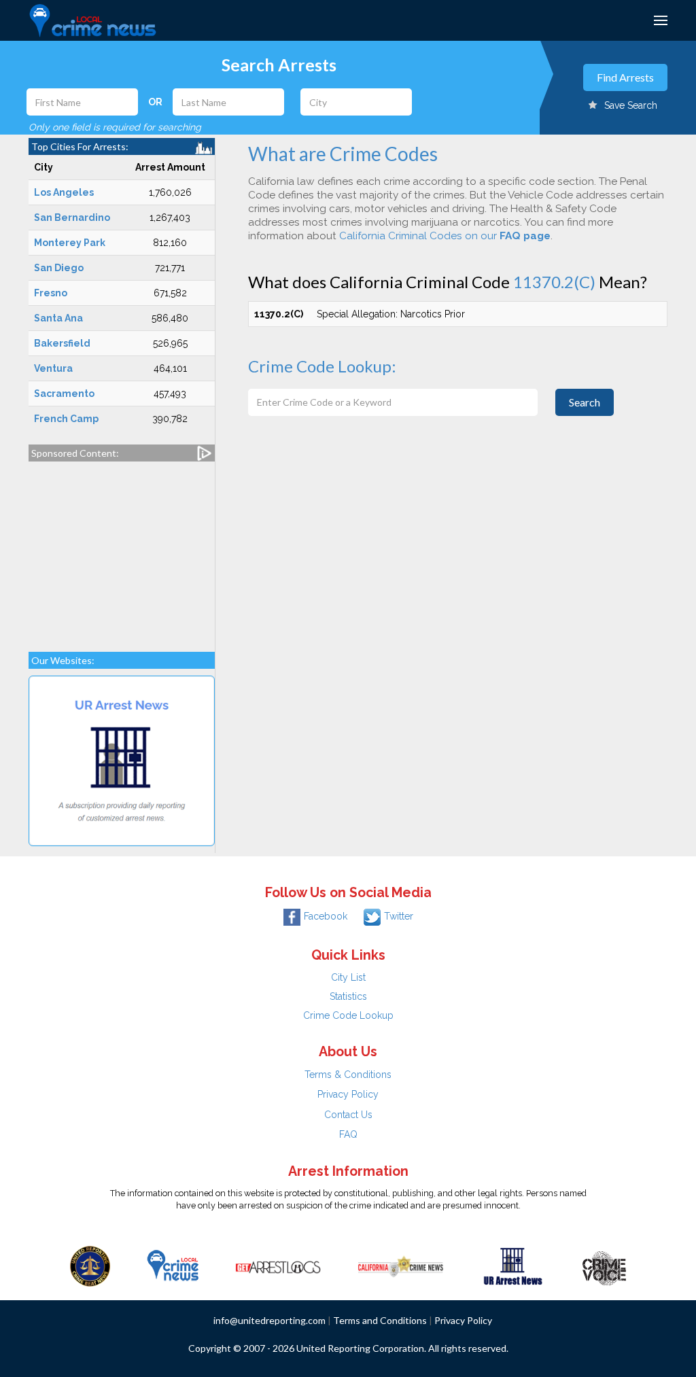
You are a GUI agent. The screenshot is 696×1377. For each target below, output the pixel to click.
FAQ (348, 1134)
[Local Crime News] (172, 1264)
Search (584, 402)
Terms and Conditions (380, 1320)
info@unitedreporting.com (269, 1320)
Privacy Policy (348, 1094)
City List (348, 977)
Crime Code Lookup (348, 1015)
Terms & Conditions (348, 1074)
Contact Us (348, 1114)
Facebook (325, 916)
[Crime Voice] (604, 1264)
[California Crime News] (401, 1264)
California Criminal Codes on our (445, 236)
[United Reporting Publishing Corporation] (90, 1264)
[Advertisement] (122, 550)
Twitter (398, 916)
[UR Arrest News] (513, 1264)
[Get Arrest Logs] (278, 1264)
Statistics (348, 996)
